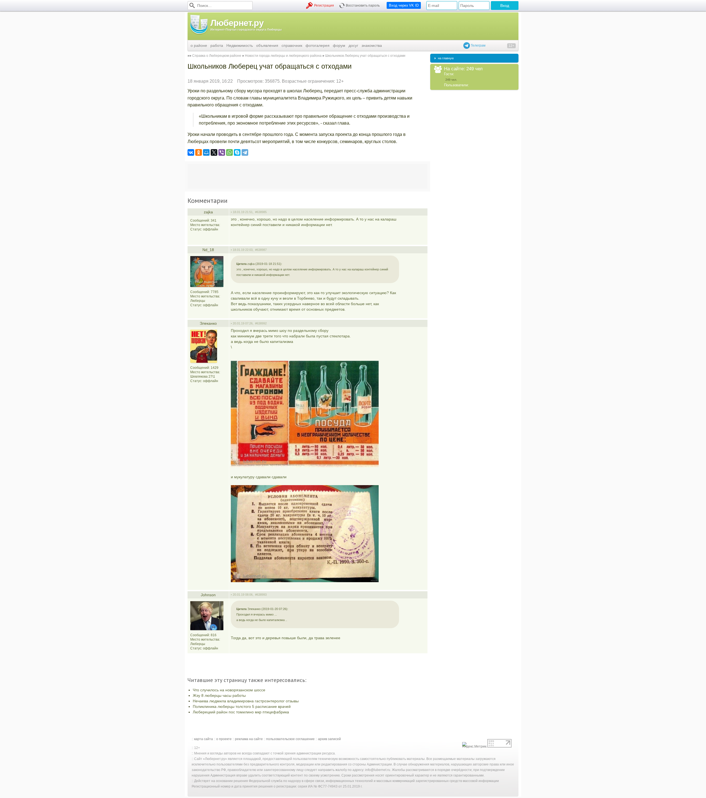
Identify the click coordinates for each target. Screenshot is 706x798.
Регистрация (324, 5)
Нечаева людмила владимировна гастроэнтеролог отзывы (246, 701)
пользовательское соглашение (290, 739)
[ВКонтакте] (191, 152)
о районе (199, 45)
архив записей (329, 739)
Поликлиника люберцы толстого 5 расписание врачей (242, 706)
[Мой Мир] (206, 152)
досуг (353, 45)
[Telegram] (245, 152)
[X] (214, 152)
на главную (446, 58)
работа (216, 45)
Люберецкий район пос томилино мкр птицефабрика (241, 712)
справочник (292, 45)
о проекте (224, 739)
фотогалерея (318, 45)
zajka (208, 212)
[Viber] (221, 152)
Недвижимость (239, 45)
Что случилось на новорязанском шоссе (229, 690)
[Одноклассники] (198, 152)
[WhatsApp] (229, 152)
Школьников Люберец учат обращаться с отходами (365, 56)
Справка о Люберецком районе (216, 56)
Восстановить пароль (363, 5)
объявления (267, 45)
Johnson (208, 595)
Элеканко (208, 323)
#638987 (261, 249)
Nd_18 (208, 250)
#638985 (261, 212)
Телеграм (477, 45)
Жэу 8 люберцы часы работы (219, 695)
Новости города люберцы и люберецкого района (283, 56)
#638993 (261, 594)
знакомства (372, 45)
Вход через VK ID (404, 5)
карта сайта (203, 739)
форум (339, 45)
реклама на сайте (249, 739)
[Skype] (237, 152)
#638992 (261, 323)
